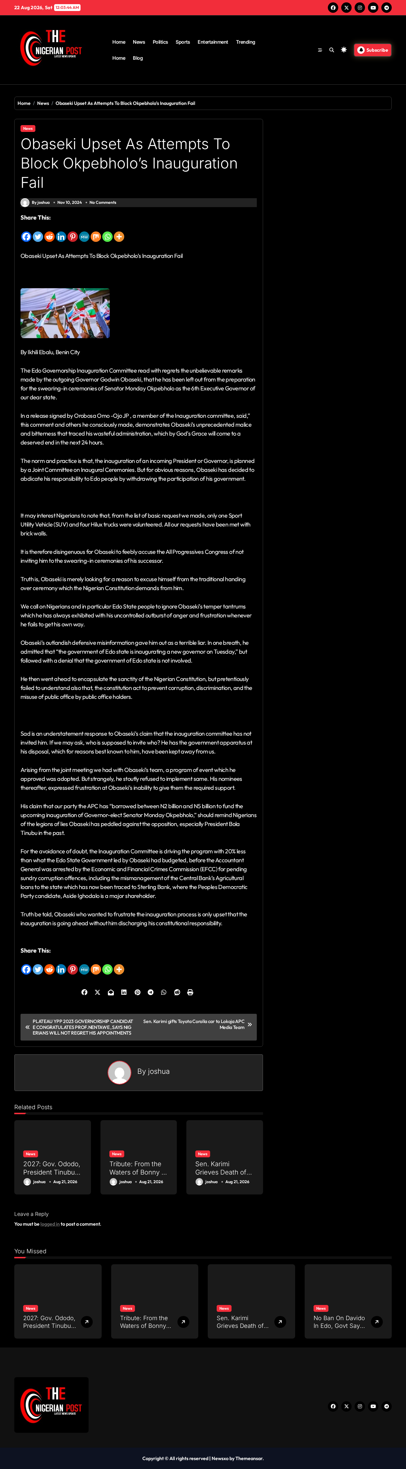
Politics (160, 42)
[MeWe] (84, 232)
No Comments (102, 202)
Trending (245, 42)
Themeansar (248, 1458)
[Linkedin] (61, 232)
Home (118, 42)
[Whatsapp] (107, 232)
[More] (119, 232)
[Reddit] (49, 232)
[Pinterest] (72, 232)
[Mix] (96, 232)
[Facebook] (26, 232)
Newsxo (220, 1458)
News (139, 42)
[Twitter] (38, 232)
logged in (50, 1224)
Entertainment (213, 42)
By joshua (41, 202)
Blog (138, 58)
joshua (159, 1071)
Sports (183, 42)
